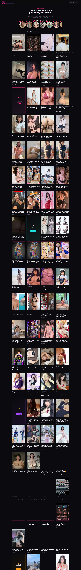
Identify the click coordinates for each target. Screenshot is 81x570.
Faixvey (57, 391)
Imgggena (14, 470)
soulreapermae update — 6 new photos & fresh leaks (62, 212)
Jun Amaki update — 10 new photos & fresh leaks (62, 446)
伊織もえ (13, 286)
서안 (13, 52)
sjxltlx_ (28, 366)
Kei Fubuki (29, 311)
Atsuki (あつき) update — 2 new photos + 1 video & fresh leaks (33, 446)
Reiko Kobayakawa (44, 391)
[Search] (77, 2)
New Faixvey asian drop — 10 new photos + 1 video (62, 393)
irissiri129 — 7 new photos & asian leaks (47, 550)
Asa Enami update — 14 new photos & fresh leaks (33, 393)
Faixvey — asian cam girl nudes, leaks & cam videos (47, 420)
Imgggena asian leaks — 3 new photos (18, 472)
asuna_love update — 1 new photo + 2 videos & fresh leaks (32, 55)
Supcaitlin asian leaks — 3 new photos (18, 523)
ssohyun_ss (14, 210)
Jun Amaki (14, 311)
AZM (13, 366)
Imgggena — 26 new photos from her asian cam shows (32, 473)
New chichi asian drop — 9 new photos (33, 550)
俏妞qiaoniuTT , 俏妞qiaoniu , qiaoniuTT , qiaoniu (65, 52)
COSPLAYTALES (43, 260)
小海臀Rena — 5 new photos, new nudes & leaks (62, 368)
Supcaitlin (14, 521)
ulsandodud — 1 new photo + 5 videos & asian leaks (62, 498)
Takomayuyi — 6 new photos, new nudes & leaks (47, 498)
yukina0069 (43, 366)
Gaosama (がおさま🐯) (59, 470)
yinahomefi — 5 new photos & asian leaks (17, 162)
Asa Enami (29, 391)
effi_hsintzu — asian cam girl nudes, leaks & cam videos (32, 420)
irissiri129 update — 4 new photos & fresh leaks (62, 187)
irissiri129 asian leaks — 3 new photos (62, 550)
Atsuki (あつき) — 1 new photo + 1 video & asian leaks (46, 314)
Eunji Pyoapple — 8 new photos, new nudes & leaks (62, 288)
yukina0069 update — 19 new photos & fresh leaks (47, 368)
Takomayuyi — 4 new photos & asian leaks (61, 162)
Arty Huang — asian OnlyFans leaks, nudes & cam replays (47, 473)
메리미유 (42, 210)
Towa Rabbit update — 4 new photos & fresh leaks (18, 498)
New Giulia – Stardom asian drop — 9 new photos (17, 263)
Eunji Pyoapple (58, 286)
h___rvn (42, 235)
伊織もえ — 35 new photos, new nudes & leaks (18, 288)
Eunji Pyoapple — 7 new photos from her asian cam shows (47, 446)
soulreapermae (59, 210)
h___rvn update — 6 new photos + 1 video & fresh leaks (46, 82)
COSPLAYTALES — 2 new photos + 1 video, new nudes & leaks (62, 263)
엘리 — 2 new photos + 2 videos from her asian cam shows (47, 55)
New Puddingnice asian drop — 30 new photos (61, 136)
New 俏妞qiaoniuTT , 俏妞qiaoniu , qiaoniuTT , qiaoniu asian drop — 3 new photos (62, 55)
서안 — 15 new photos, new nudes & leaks (18, 54)
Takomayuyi (43, 496)
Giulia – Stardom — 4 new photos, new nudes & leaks (33, 262)
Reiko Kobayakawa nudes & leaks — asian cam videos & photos (47, 394)
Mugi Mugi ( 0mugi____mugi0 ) (47, 106)
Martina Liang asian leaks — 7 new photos (47, 523)
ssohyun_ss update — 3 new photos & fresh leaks (18, 212)
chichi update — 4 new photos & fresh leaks (17, 550)
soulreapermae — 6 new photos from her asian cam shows (32, 82)
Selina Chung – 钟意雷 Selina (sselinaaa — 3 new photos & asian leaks (62, 420)
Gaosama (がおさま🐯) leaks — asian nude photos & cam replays (62, 473)
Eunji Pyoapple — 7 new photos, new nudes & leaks (47, 187)
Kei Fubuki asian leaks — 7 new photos (33, 313)
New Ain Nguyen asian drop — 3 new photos (32, 136)
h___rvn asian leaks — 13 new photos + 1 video (47, 341)
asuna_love (29, 52)
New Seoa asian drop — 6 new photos (33, 162)
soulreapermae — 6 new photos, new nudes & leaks (33, 288)
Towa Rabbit (29, 106)
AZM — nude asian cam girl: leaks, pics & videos (18, 368)
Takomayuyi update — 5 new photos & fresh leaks (62, 341)
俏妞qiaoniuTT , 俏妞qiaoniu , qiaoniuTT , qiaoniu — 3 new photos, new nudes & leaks (62, 314)
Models (66, 2)
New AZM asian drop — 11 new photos (33, 341)
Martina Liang (44, 521)
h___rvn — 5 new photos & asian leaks (47, 237)
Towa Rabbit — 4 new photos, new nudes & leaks (33, 498)
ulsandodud (58, 496)
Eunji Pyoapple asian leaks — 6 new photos (33, 187)
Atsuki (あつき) (43, 311)
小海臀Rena (57, 366)
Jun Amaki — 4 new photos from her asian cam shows (18, 313)
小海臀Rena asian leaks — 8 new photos (18, 393)
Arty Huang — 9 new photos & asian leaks (17, 187)
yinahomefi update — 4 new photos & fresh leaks (18, 136)
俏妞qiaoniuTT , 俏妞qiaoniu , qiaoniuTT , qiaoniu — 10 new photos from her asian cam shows (18, 342)
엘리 (41, 52)
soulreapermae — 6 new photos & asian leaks (18, 82)
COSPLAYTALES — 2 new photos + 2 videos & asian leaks (47, 263)
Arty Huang (43, 470)
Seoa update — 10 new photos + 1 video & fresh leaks (61, 82)
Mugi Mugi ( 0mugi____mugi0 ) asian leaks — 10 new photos (47, 109)
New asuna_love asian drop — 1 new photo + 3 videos (61, 524)
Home (62, 2)
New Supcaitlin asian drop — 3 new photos (33, 523)
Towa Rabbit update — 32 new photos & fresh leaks (33, 108)
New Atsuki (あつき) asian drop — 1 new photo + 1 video (18, 446)
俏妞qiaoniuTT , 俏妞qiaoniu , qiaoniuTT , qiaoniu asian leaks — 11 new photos (61, 109)
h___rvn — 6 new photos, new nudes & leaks (62, 237)
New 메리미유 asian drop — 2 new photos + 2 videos (47, 212)
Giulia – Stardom (15, 260)
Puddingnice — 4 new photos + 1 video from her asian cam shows (47, 136)
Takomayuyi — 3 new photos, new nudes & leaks (47, 162)
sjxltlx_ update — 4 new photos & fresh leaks (32, 368)
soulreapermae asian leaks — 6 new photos (47, 288)
